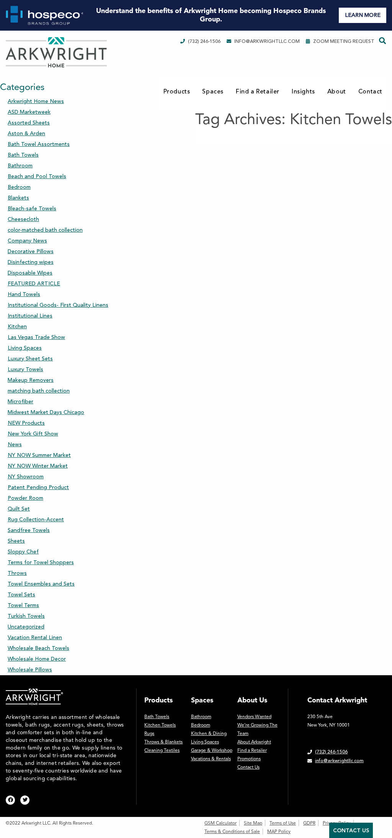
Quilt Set (19, 509)
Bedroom (19, 187)
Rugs (149, 733)
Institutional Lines (30, 316)
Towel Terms (23, 605)
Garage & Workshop (211, 750)
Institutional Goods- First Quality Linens (58, 305)
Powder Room (25, 498)
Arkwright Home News (36, 101)
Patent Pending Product (38, 487)
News (15, 444)
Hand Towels (24, 294)
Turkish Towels (26, 616)
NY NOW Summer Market (39, 455)
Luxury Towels (25, 369)
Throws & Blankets (163, 742)
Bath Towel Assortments (39, 144)
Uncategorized (26, 627)
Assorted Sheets (29, 122)
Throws (17, 573)
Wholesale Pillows (30, 669)
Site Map (253, 823)
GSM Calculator (220, 823)
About (336, 91)
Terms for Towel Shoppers (41, 562)
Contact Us (248, 767)
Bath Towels (23, 155)
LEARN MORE (363, 15)
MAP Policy (279, 831)
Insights (303, 91)
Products (176, 91)
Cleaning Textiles (162, 750)
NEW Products (26, 423)
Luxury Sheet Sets (30, 358)
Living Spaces (25, 348)
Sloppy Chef (23, 551)
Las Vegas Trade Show (36, 337)
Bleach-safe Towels (32, 208)
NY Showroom (26, 476)
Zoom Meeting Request (343, 41)
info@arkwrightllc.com (267, 41)
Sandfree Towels (29, 530)
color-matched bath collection (45, 230)
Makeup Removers (31, 380)
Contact (370, 91)
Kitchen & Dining (209, 733)
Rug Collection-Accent (36, 519)
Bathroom (20, 165)
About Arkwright (254, 742)
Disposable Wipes (30, 273)
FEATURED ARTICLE (34, 283)
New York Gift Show (33, 433)
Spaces (213, 91)
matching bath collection (39, 391)
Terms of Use (283, 823)
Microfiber (20, 401)
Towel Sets (21, 594)
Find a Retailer (257, 91)
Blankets (18, 198)
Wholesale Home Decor (37, 659)
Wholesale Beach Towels (38, 648)
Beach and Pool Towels (37, 176)
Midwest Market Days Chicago (46, 412)
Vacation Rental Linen (35, 637)
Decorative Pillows (31, 251)
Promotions (249, 758)
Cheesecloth (23, 219)
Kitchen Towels (160, 725)
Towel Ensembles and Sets (41, 584)
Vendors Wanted (254, 716)
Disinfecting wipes (31, 262)
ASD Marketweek (29, 112)
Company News (27, 240)
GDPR (309, 823)
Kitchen (17, 326)
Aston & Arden (26, 133)
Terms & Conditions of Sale (232, 831)
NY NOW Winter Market (38, 466)
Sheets (16, 541)
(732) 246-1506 (204, 41)
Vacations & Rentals (211, 758)
